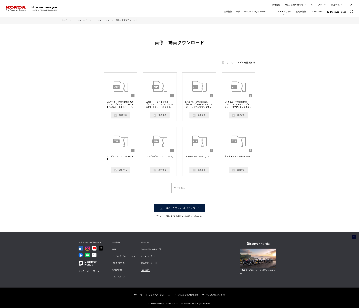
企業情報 (228, 12)
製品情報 (335, 5)
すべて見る (179, 188)
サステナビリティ (283, 12)
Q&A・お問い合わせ (294, 5)
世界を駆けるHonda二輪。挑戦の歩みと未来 (258, 272)
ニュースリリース (101, 20)
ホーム (64, 20)
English (145, 270)
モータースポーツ (318, 5)
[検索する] (351, 11)
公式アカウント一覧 (87, 271)
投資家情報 (301, 12)
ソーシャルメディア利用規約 (186, 295)
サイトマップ (139, 295)
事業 (238, 12)
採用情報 (276, 5)
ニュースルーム (317, 12)
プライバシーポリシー (158, 295)
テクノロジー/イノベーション (257, 12)
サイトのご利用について (212, 295)
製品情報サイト (147, 263)
